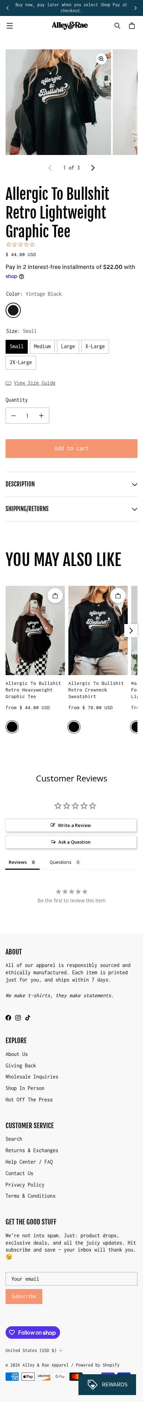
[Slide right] (135, 8)
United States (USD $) (31, 1350)
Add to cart (71, 448)
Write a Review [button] (74, 825)
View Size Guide (35, 383)
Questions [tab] (61, 862)
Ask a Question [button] (74, 842)
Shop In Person (25, 1088)
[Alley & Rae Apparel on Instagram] (18, 1018)
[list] (71, 102)
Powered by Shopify (98, 1365)
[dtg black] (74, 727)
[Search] (117, 25)
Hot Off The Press (29, 1099)
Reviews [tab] (18, 862)
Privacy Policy (25, 1185)
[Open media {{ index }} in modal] (58, 102)
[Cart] (133, 25)
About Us (17, 1054)
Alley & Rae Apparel (46, 1365)
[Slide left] (7, 8)
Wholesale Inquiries (32, 1077)
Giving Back (21, 1065)
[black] (12, 727)
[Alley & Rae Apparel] (70, 26)
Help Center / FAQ (29, 1162)
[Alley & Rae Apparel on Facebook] (8, 1018)
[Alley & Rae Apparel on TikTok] (28, 1018)
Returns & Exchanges (32, 1150)
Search (14, 1139)
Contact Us (19, 1173)
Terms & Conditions (31, 1196)
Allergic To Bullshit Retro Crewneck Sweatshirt (96, 689)
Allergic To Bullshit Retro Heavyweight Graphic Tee (33, 689)
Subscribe (23, 1296)
